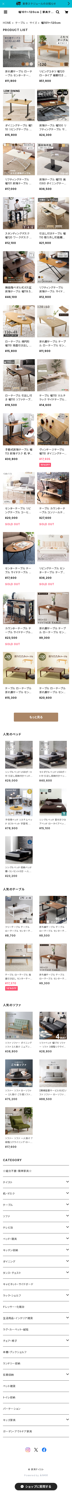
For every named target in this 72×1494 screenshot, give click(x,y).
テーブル (20, 22)
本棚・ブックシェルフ (15, 1352)
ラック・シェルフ (12, 1295)
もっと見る (36, 717)
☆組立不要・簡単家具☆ (17, 1170)
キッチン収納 (10, 1250)
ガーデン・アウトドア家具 (17, 1431)
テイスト (8, 1182)
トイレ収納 (9, 1397)
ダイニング (9, 1261)
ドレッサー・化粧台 (14, 1306)
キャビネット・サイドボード (18, 1284)
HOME (7, 22)
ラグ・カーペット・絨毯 (16, 1329)
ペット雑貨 (9, 1386)
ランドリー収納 (11, 1363)
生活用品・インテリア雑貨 (18, 1318)
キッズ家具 (9, 1420)
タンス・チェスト (12, 1272)
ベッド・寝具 (10, 1238)
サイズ (33, 22)
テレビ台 (8, 1227)
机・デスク (9, 1193)
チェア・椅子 (10, 1340)
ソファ (6, 1216)
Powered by (32, 1475)
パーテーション (11, 1408)
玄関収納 (8, 1374)
